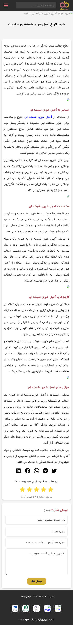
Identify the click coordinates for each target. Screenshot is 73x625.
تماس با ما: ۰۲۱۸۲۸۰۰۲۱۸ (44, 596)
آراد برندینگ (26, 596)
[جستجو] (17, 5)
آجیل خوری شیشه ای (38, 117)
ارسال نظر (36, 581)
